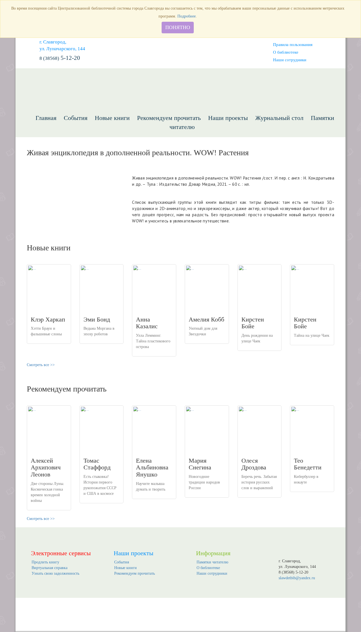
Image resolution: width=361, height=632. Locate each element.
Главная (46, 117)
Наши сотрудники (289, 59)
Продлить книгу (45, 562)
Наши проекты (228, 117)
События (75, 117)
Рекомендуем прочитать (169, 117)
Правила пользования (292, 44)
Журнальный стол (279, 117)
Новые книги (112, 117)
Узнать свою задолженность (55, 573)
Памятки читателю (212, 562)
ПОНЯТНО (177, 27)
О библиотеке (285, 52)
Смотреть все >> (41, 365)
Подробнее (186, 16)
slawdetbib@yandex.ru (297, 578)
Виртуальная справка (49, 568)
